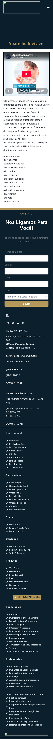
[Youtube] (18, 323)
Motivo (8, 291)
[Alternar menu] (48, 7)
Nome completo (13, 252)
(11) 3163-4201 (13, 412)
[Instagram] (8, 323)
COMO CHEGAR (14, 383)
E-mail (8, 278)
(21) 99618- (11, 370)
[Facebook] (13, 323)
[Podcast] (23, 323)
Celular (8, 265)
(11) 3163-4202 (13, 416)
